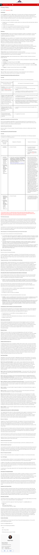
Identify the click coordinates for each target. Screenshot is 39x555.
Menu (38, 5)
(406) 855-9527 (8, 546)
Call (10, 5)
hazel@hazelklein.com (8, 548)
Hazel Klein (5, 4)
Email (12, 5)
